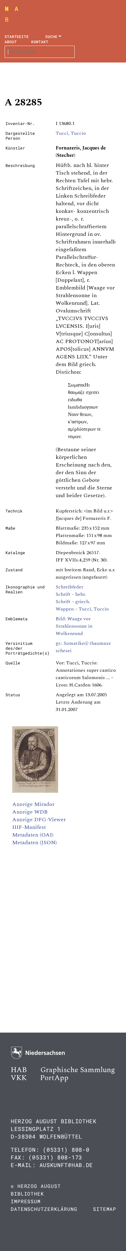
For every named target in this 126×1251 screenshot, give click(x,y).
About (11, 41)
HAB (19, 1069)
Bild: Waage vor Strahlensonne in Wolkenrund (74, 626)
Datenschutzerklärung (44, 1209)
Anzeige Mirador (33, 804)
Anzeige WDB (30, 812)
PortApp (54, 1077)
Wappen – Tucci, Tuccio (82, 609)
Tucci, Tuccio (71, 133)
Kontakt (39, 41)
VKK (19, 1077)
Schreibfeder (69, 587)
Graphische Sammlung (77, 1069)
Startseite (17, 36)
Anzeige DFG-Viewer (39, 819)
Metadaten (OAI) (33, 835)
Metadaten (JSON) (34, 842)
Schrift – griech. (73, 601)
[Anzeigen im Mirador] (35, 791)
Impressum (26, 1201)
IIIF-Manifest (29, 827)
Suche (51, 36)
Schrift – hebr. (71, 594)
